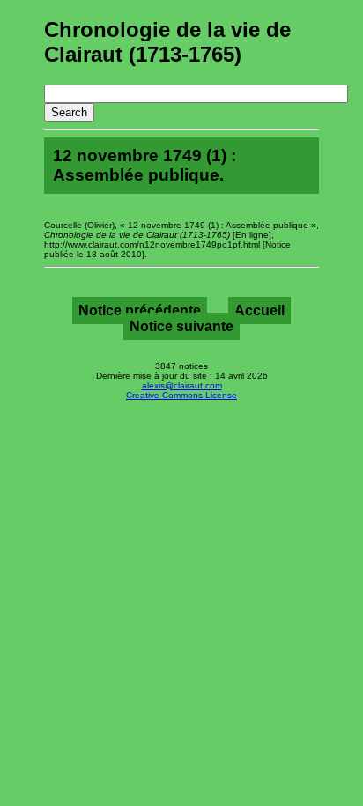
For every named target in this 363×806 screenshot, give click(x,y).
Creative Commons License (181, 395)
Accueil (259, 310)
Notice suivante (181, 326)
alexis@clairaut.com (182, 385)
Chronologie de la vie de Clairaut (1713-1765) (167, 42)
